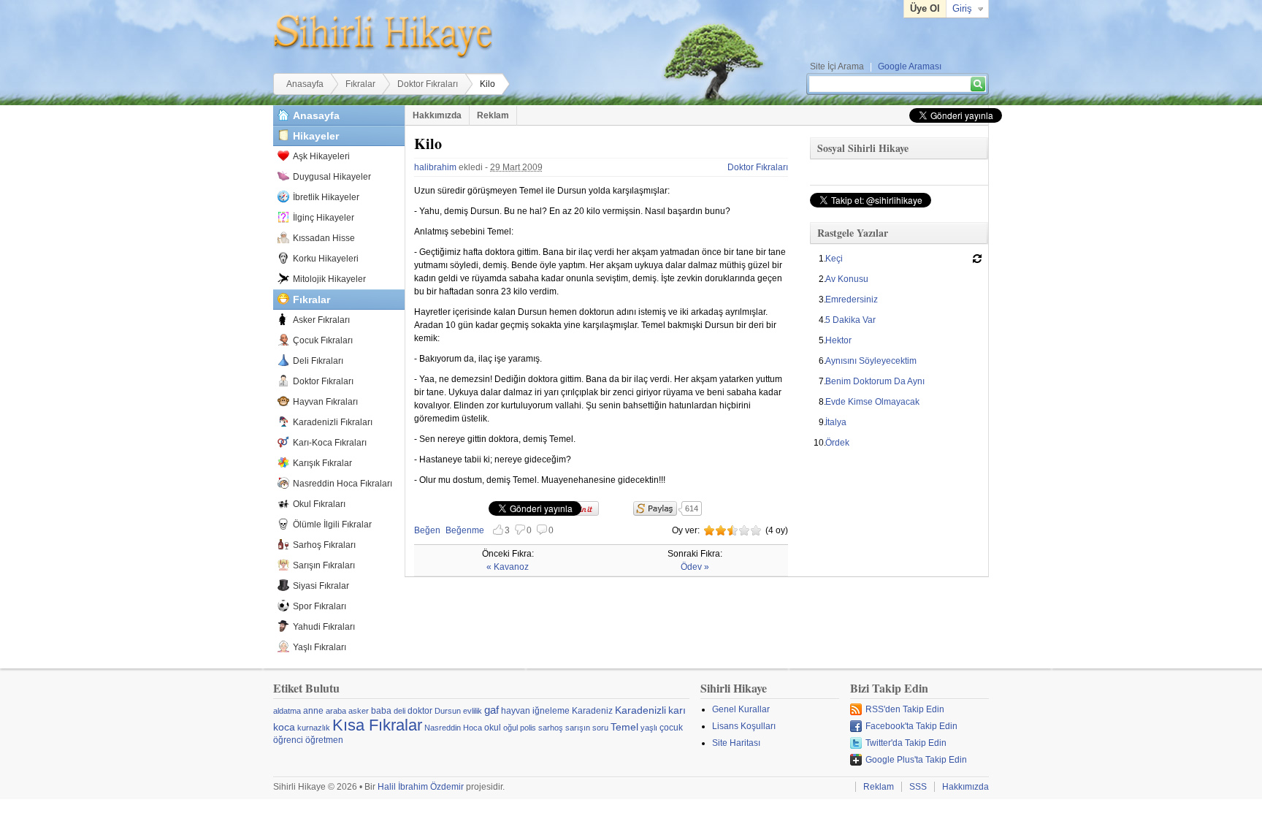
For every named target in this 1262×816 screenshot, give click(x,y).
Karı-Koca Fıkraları (330, 443)
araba (336, 710)
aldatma (287, 710)
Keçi (834, 258)
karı (677, 710)
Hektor (838, 340)
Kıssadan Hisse (324, 238)
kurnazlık (313, 727)
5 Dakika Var (850, 320)
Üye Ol (925, 8)
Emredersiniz (851, 299)
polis (528, 727)
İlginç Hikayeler (323, 218)
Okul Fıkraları (319, 504)
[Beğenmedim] (721, 530)
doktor (420, 711)
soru (600, 727)
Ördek (837, 443)
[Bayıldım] (756, 530)
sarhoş (550, 727)
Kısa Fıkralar (377, 725)
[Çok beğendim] (744, 530)
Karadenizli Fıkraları (332, 422)
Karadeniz (592, 711)
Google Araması (909, 66)
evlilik (472, 710)
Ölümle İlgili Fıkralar (332, 524)
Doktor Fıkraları (427, 84)
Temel (624, 727)
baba (381, 711)
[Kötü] (709, 530)
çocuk (671, 727)
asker (358, 710)
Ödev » (695, 567)
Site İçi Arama (837, 66)
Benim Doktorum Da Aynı (875, 381)
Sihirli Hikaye (382, 36)
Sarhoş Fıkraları (324, 545)
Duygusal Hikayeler (332, 177)
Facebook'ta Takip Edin (911, 726)
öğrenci (288, 740)
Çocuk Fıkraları (323, 340)
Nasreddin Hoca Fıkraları (342, 483)
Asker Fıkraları (321, 320)
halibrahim (435, 167)
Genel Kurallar (741, 709)
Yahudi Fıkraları (324, 627)
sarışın (577, 727)
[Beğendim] (732, 530)
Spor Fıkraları (319, 606)
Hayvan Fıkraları (325, 402)
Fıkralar (360, 84)
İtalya (835, 422)
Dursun (448, 710)
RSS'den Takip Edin (904, 709)
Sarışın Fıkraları (324, 565)
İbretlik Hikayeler (326, 197)
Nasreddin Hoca (453, 727)
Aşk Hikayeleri (321, 156)
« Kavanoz (507, 567)
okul (492, 727)
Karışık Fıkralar (322, 463)
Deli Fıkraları (318, 361)
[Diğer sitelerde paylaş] (655, 508)
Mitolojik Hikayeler (329, 279)
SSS (918, 787)
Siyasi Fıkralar (321, 586)
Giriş (962, 8)
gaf (491, 709)
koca (284, 727)
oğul (510, 727)
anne (313, 711)
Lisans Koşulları (744, 726)
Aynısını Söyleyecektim (871, 361)
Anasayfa (305, 84)
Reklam (493, 115)
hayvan (515, 711)
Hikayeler (316, 136)
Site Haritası (736, 743)
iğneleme (551, 711)
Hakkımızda (437, 115)
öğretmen (324, 740)
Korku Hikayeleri (326, 258)
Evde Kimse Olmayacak (872, 402)
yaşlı (648, 727)
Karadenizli (640, 710)
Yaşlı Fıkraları (319, 647)
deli (399, 710)
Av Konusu (846, 279)
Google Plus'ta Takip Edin (916, 760)
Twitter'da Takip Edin (905, 743)
